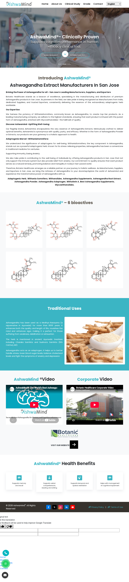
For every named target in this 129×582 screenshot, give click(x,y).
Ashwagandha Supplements (77, 118)
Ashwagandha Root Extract (107, 118)
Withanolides (55, 118)
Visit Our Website (60, 385)
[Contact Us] (6, 553)
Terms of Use (116, 447)
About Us (56, 3)
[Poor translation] (9, 466)
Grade (86, 3)
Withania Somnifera (37, 118)
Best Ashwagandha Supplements (97, 121)
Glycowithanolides (64, 125)
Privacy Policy (97, 447)
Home (45, 3)
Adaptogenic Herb (17, 118)
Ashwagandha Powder (25, 121)
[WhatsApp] (6, 564)
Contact (98, 3)
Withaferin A (73, 121)
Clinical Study (72, 3)
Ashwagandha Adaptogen (52, 121)
